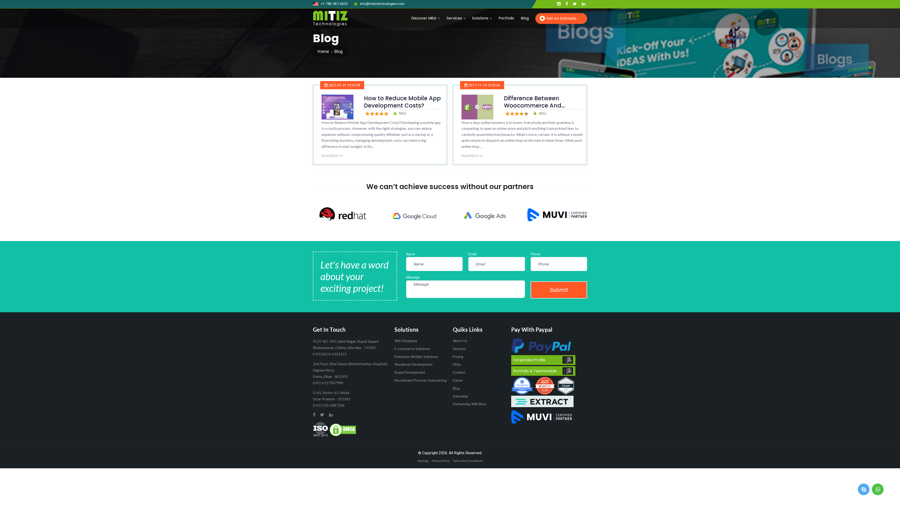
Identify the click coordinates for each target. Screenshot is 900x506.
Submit (559, 290)
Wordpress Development (413, 364)
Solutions (480, 18)
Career (458, 380)
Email (472, 254)
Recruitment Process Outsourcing (420, 380)
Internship (460, 396)
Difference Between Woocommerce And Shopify (532, 105)
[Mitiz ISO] (320, 429)
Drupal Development (409, 372)
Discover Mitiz (423, 18)
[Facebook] (567, 4)
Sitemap (423, 461)
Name (410, 254)
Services (454, 18)
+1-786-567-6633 (334, 4)
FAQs (457, 364)
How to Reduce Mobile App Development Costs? (402, 101)
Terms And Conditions (468, 461)
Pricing (458, 357)
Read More (330, 156)
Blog (525, 18)
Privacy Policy (441, 461)
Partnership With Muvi (469, 404)
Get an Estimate (561, 18)
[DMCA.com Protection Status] (342, 429)
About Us (460, 341)
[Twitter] (575, 4)
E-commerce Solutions (412, 349)
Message (413, 277)
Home (323, 51)
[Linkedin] (583, 4)
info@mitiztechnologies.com (382, 4)
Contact (459, 372)
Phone (535, 254)
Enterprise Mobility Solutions (416, 357)
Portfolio (506, 18)
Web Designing (405, 341)
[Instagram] (559, 4)
